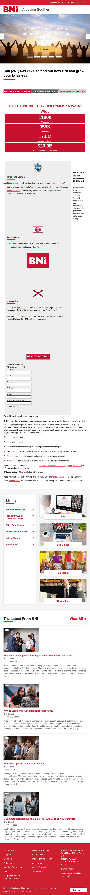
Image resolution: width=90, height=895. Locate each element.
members (20, 307)
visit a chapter (58, 477)
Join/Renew (37, 862)
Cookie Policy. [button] (27, 891)
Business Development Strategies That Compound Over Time (38, 655)
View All (77, 618)
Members (8, 858)
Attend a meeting (14, 190)
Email (63, 864)
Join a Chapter (13, 537)
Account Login (73, 2)
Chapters (8, 854)
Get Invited (30, 49)
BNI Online (63, 544)
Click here (77, 465)
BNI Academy (63, 601)
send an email (14, 480)
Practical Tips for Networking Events (24, 763)
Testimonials (12, 544)
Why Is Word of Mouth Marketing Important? (28, 710)
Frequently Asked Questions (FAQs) (15, 517)
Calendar (8, 862)
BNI (63, 516)
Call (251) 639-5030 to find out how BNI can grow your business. (30, 33)
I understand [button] (78, 890)
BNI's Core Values (15, 525)
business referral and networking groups (55, 465)
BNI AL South (10, 850)
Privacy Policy (67, 868)
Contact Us (37, 854)
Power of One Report (16, 531)
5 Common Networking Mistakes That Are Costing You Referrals (39, 818)
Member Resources (15, 509)
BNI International (57, 2)
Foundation (63, 572)
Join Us (7, 871)
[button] (2, 36)
